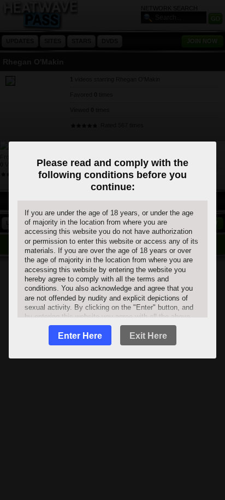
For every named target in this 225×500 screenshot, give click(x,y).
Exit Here (148, 335)
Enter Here (80, 335)
